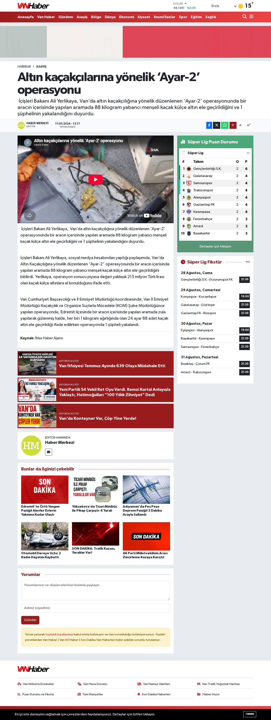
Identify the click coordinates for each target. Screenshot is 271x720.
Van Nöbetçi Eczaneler (38, 684)
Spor (183, 17)
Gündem (65, 17)
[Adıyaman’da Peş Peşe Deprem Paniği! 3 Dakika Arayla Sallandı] (146, 489)
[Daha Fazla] (233, 125)
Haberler (24, 66)
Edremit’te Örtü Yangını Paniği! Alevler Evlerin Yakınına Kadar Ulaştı (40, 510)
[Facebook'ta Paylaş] (209, 125)
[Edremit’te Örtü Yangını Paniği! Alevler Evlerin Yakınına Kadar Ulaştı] (44, 489)
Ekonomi (126, 17)
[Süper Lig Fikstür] (248, 262)
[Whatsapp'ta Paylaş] (224, 125)
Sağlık (210, 17)
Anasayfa (26, 17)
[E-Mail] (48, 452)
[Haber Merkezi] (31, 445)
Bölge (96, 17)
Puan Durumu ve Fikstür (38, 694)
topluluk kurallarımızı (60, 634)
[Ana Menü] (251, 17)
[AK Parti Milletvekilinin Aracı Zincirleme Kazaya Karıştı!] (146, 536)
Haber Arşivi (211, 694)
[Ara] (245, 17)
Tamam (250, 714)
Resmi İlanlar (164, 17)
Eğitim (196, 17)
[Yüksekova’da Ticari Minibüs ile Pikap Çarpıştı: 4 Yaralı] (95, 489)
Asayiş (82, 17)
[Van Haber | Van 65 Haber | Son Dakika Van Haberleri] (33, 5)
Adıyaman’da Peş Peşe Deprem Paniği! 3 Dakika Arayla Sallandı (142, 510)
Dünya (110, 17)
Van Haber (46, 17)
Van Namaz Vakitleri (156, 684)
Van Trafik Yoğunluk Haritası (221, 684)
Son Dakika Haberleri (156, 694)
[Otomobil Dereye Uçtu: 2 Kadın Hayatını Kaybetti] (44, 536)
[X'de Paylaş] (216, 125)
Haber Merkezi (59, 442)
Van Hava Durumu (95, 684)
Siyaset (144, 17)
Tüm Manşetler (92, 694)
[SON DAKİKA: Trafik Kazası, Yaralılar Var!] (95, 534)
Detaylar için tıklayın (215, 246)
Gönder (30, 620)
